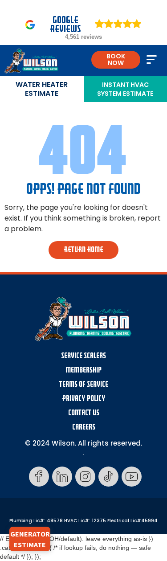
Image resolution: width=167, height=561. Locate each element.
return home (83, 250)
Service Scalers (83, 356)
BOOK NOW (115, 59)
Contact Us (83, 413)
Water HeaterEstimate (42, 88)
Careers (83, 427)
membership (83, 370)
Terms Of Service (83, 384)
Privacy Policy (83, 398)
